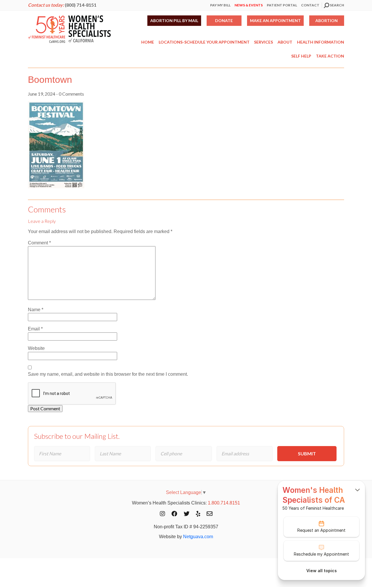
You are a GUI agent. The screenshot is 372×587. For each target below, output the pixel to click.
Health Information (320, 42)
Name (35, 309)
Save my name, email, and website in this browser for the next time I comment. (108, 374)
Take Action (330, 55)
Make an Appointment (275, 20)
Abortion (326, 20)
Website (36, 348)
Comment (39, 242)
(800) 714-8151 (80, 5)
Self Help (301, 55)
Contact (310, 5)
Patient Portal (282, 5)
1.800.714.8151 (224, 502)
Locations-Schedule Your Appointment (204, 42)
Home (147, 42)
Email (35, 328)
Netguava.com (198, 536)
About (285, 42)
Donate (224, 20)
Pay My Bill (220, 5)
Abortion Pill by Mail (174, 20)
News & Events (249, 5)
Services (263, 42)
